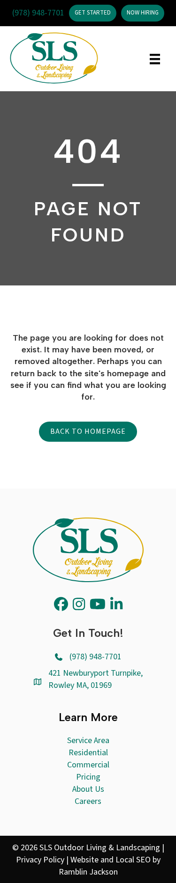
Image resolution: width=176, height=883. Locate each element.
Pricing (88, 777)
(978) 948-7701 (38, 13)
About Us (88, 789)
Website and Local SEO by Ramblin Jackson (110, 866)
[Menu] (155, 59)
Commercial (88, 765)
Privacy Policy (40, 860)
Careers (88, 801)
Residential (88, 753)
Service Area (88, 740)
